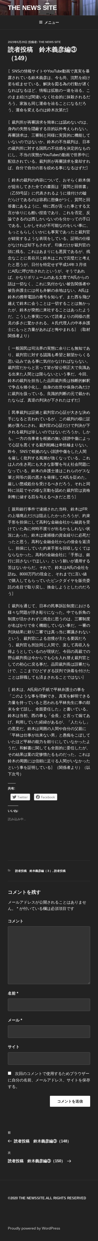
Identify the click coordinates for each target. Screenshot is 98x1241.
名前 (13, 993)
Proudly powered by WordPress (34, 1228)
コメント (16, 921)
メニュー (51, 22)
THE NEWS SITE (32, 7)
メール (15, 1020)
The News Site (50, 42)
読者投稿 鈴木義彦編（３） (34, 870)
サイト (14, 1046)
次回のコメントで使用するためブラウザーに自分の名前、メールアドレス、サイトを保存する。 (49, 1080)
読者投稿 (60, 870)
